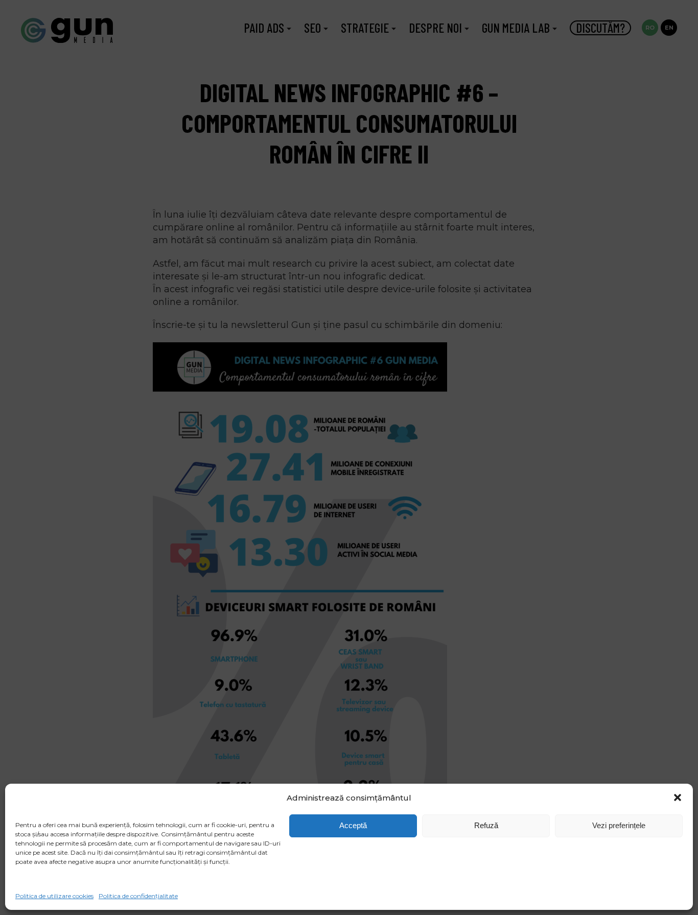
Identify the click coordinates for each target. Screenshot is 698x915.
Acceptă (353, 825)
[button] (677, 797)
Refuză (486, 825)
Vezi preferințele (618, 825)
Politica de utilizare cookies (54, 896)
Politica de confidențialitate (138, 896)
